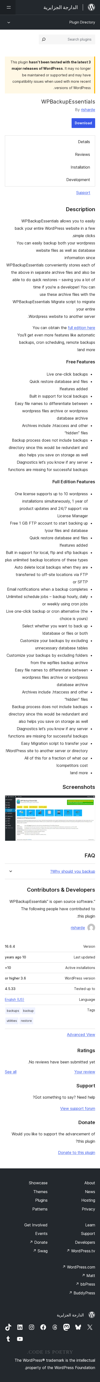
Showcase (38, 1182)
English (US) (14, 999)
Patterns (40, 1209)
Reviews (82, 154)
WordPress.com (78, 1267)
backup (28, 1011)
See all (11, 1071)
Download (83, 123)
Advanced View (81, 1034)
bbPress (85, 1284)
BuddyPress (82, 1292)
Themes (40, 1191)
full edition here (81, 327)
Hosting (88, 1200)
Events (41, 1233)
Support (83, 192)
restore (26, 1021)
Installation (80, 167)
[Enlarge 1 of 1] (88, 801)
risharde (88, 109)
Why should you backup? (72, 871)
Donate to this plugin (76, 1152)
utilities (12, 1021)
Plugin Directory (82, 22)
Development (78, 179)
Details (84, 141)
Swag (40, 1250)
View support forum (77, 1108)
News (90, 1191)
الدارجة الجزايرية (70, 1315)
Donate (38, 1242)
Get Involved (36, 1224)
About (89, 1182)
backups (13, 1011)
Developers (85, 1242)
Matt (88, 1275)
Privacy (88, 1209)
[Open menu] (8, 7)
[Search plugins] (44, 39)
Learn (90, 1224)
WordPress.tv (80, 1250)
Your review (84, 1071)
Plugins (41, 1200)
